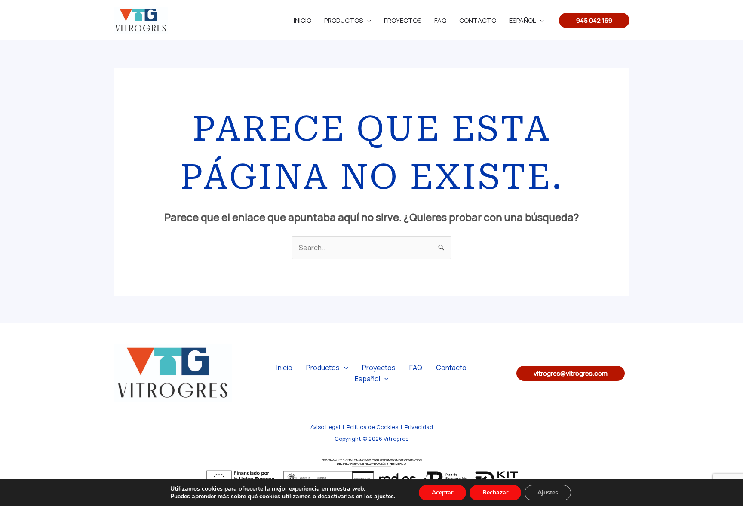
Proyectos (402, 20)
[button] (594, 20)
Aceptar (442, 492)
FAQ (440, 20)
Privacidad (419, 427)
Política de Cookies (372, 427)
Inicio (302, 20)
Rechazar (495, 492)
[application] (367, 20)
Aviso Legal (325, 427)
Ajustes (547, 492)
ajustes (384, 496)
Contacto (477, 20)
